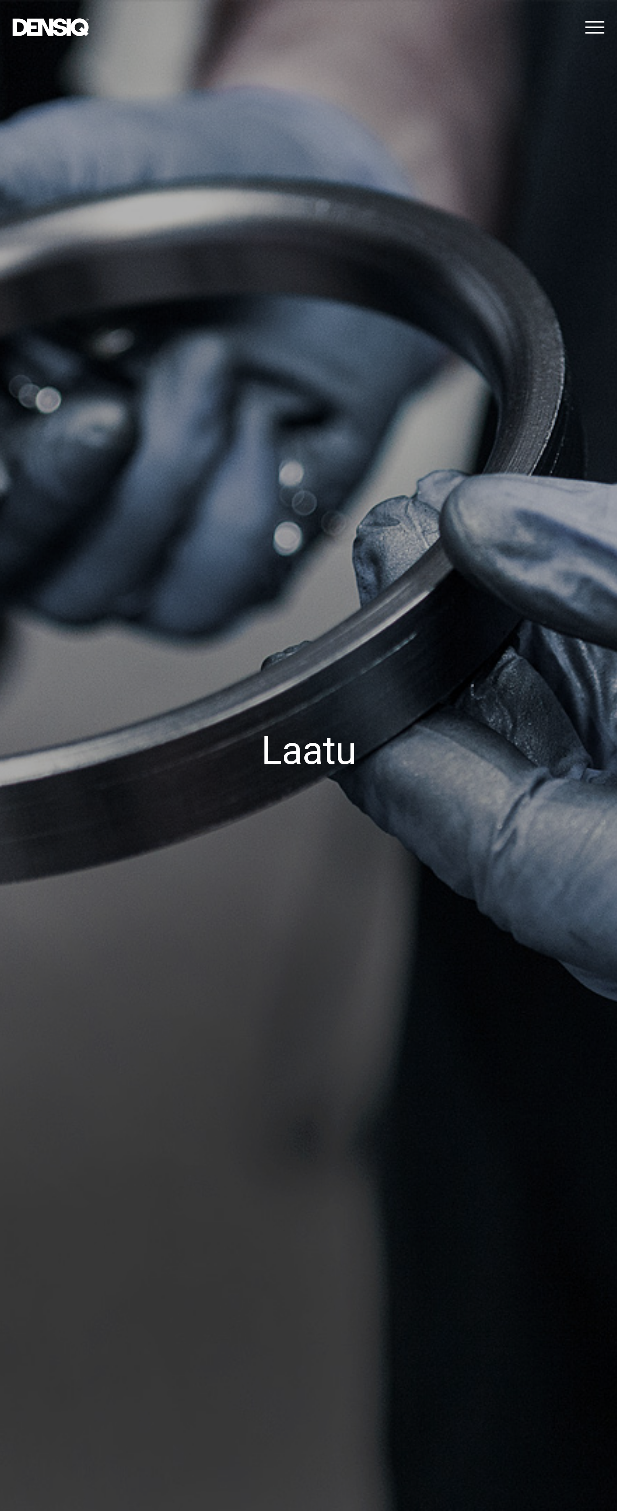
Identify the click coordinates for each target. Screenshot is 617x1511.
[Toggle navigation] (593, 27)
